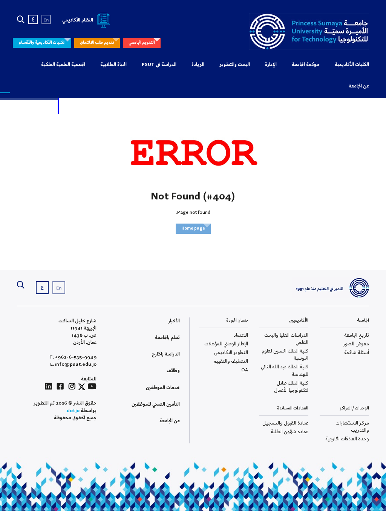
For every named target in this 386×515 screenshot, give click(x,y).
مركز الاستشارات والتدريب (352, 427)
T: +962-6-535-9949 (72, 357)
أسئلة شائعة (356, 352)
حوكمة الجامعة (306, 64)
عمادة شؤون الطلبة (289, 431)
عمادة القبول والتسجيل (285, 423)
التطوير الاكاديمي (231, 352)
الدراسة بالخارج (166, 354)
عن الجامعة (359, 86)
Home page (193, 228)
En (46, 20)
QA (244, 370)
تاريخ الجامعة (356, 335)
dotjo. (73, 410)
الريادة (197, 64)
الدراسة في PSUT (159, 64)
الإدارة (271, 64)
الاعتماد (241, 335)
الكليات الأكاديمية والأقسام (42, 42)
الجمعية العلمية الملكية (63, 64)
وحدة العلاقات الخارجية (347, 439)
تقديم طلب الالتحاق (97, 42)
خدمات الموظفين (163, 387)
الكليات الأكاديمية (352, 64)
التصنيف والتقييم (230, 361)
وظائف (173, 370)
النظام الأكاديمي (78, 20)
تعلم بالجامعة (167, 337)
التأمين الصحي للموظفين (156, 404)
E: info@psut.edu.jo (73, 364)
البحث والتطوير (234, 64)
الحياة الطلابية (113, 64)
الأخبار (174, 321)
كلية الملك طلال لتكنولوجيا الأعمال (291, 387)
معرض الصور (356, 344)
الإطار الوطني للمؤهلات (226, 344)
